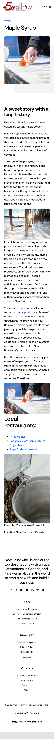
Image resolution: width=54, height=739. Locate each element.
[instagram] (21, 590)
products (29, 312)
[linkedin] (32, 590)
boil (25, 178)
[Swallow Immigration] (18, 3)
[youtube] (27, 590)
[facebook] (11, 590)
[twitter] (16, 590)
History (7, 20)
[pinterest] (37, 590)
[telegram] (42, 590)
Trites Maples (17, 436)
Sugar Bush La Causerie (23, 449)
